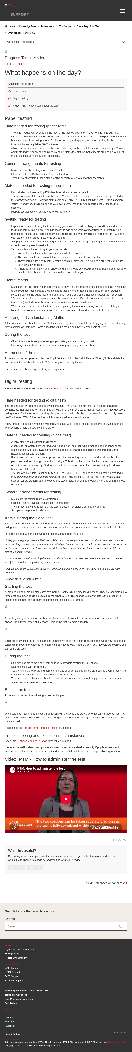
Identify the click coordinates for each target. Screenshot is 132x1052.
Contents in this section (20, 41)
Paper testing (20, 91)
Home (12, 26)
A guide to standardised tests (19, 949)
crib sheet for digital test (41, 728)
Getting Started (52, 388)
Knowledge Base (27, 26)
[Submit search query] (121, 926)
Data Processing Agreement (19, 999)
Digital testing (20, 98)
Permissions (11, 1003)
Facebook (10, 1025)
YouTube (9, 1021)
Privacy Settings (13, 1034)
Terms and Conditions (16, 995)
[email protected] (116, 1042)
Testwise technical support (32, 741)
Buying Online (12, 953)
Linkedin (9, 1017)
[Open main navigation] (122, 10)
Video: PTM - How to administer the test (35, 105)
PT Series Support (14, 980)
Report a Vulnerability (16, 957)
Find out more (15, 64)
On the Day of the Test (88, 26)
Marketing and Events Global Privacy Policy (27, 990)
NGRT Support (12, 972)
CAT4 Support (12, 968)
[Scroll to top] (4, 896)
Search (10, 919)
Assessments (47, 26)
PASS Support (12, 976)
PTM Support (65, 26)
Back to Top (119, 839)
